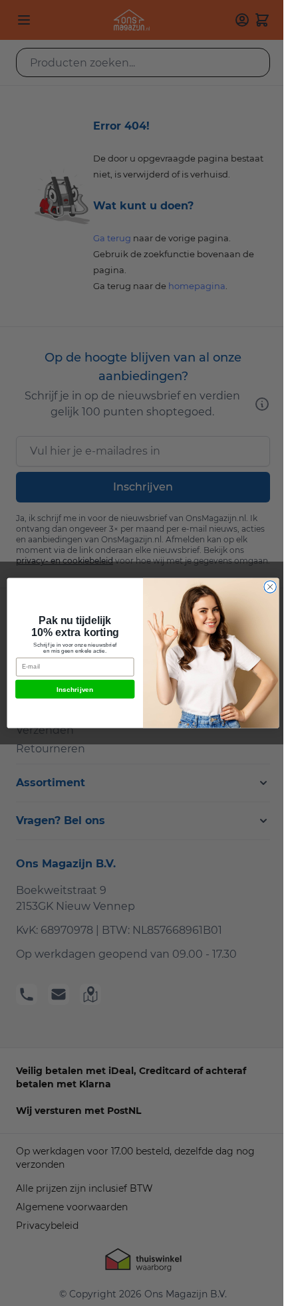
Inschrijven (75, 689)
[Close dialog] (270, 587)
